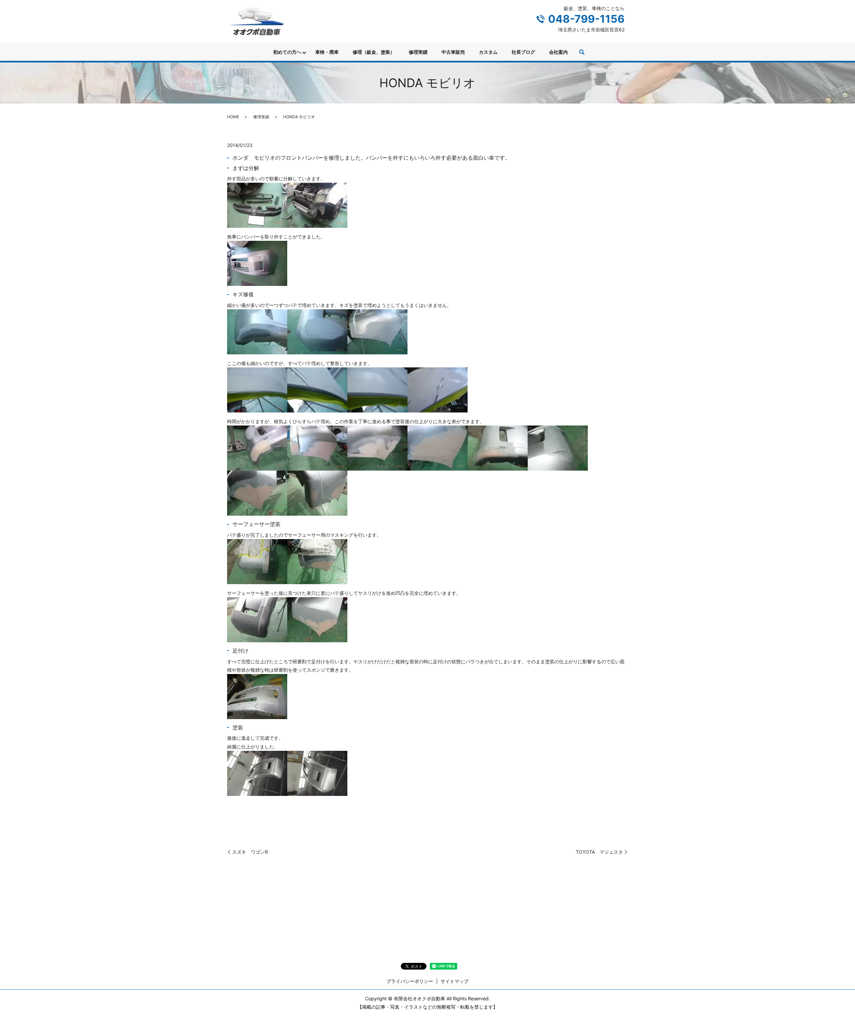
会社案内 (558, 52)
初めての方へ (287, 52)
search (582, 52)
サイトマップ (455, 981)
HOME (233, 116)
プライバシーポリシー (409, 981)
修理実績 (418, 52)
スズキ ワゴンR (250, 852)
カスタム (488, 52)
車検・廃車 (327, 52)
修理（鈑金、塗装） (374, 52)
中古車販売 (453, 52)
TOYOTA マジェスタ (599, 852)
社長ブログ (523, 52)
